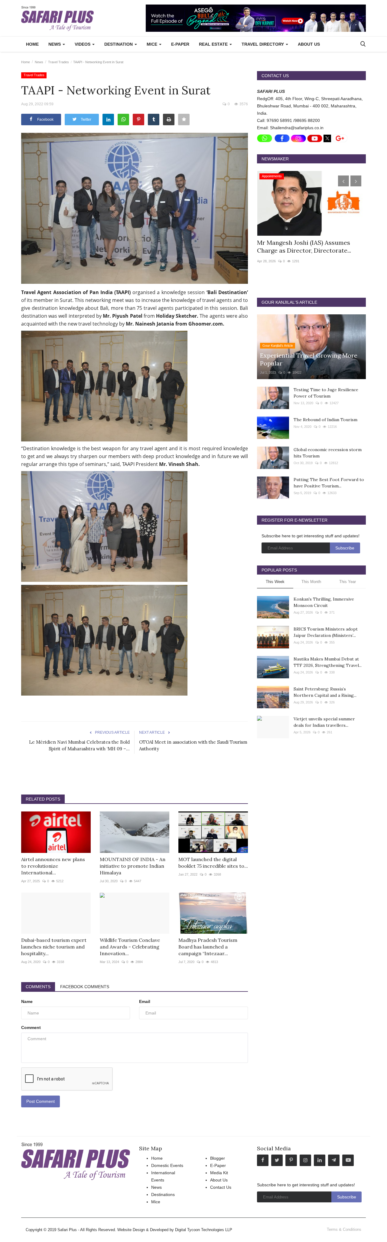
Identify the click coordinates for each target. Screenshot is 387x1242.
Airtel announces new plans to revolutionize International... (53, 866)
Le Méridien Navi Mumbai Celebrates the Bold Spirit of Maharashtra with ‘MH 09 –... (79, 745)
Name (27, 1001)
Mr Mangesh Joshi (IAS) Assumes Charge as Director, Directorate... (304, 246)
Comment (31, 1027)
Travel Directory (263, 44)
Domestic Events (167, 1165)
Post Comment (40, 1101)
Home (32, 44)
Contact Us (220, 1187)
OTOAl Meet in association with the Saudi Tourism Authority (193, 745)
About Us (309, 44)
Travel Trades (58, 62)
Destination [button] (119, 44)
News (39, 62)
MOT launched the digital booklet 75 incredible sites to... (213, 862)
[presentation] (343, 180)
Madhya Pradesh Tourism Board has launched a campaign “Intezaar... (207, 946)
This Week (275, 581)
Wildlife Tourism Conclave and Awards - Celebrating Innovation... (130, 946)
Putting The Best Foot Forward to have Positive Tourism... (329, 483)
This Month (311, 581)
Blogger (217, 1158)
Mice (155, 1201)
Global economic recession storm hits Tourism (328, 453)
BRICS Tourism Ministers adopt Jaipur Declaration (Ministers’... (326, 632)
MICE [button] (152, 44)
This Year (347, 581)
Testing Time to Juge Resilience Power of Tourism (326, 393)
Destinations (163, 1194)
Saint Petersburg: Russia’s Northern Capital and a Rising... (325, 692)
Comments (38, 986)
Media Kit (219, 1172)
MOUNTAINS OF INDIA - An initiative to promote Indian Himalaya (132, 866)
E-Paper (180, 44)
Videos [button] (83, 44)
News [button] (55, 44)
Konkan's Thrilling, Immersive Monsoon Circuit (324, 602)
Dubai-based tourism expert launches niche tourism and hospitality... (53, 946)
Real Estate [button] (214, 44)
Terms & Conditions (344, 1229)
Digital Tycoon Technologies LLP (203, 1229)
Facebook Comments (84, 986)
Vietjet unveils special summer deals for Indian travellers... (324, 722)
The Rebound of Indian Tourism (325, 419)
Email (144, 1001)
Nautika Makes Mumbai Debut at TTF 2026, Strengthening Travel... (328, 662)
